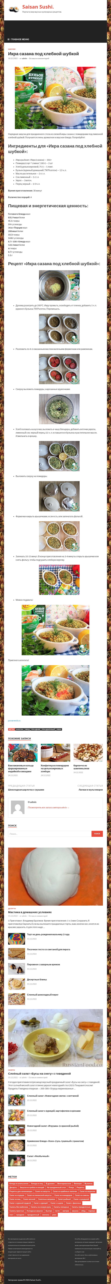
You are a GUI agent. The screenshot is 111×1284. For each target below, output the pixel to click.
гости (57, 1211)
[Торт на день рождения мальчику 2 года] (16, 943)
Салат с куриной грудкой (20, 1203)
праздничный (48, 729)
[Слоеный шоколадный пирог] (16, 1004)
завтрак (65, 1211)
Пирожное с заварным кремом (43, 964)
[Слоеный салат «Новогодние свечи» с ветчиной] (16, 1105)
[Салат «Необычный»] (16, 1165)
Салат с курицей (41, 1203)
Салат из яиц (14, 1199)
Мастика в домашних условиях (30, 912)
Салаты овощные (61, 1207)
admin (24, 58)
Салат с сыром (56, 1203)
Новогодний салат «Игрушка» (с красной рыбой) (53, 1126)
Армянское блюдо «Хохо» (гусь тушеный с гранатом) (55, 1141)
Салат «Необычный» (38, 1156)
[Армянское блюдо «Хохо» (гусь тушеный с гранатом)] (16, 1150)
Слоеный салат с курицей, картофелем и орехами (54, 1111)
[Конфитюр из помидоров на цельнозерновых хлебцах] (55, 762)
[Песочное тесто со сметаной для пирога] (16, 958)
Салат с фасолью (73, 1203)
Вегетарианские (64, 1183)
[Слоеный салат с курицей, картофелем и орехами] (16, 1120)
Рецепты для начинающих (20, 1191)
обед (27, 729)
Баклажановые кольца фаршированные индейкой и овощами (20, 768)
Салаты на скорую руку (41, 1207)
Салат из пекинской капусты (39, 1195)
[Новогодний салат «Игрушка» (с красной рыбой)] (16, 1135)
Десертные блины (37, 979)
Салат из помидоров (63, 1195)
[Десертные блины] (16, 989)
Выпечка (88, 1183)
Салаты (11, 1070)
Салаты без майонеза (18, 1207)
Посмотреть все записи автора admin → (48, 807)
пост (11, 1215)
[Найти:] (55, 834)
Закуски (11, 49)
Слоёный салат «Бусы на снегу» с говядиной (39, 1073)
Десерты (12, 908)
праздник (35, 729)
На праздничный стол (56, 1187)
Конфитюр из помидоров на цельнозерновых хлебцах (55, 768)
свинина (45, 1215)
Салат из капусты (42, 1191)
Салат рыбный (64, 1199)
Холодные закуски (35, 1211)
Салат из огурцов (16, 1195)
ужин (58, 729)
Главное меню (20, 39)
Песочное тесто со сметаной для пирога (48, 949)
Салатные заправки (46, 1199)
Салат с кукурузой (81, 1199)
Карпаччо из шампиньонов (81, 767)
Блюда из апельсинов (18, 1183)
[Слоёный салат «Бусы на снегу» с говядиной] (55, 1067)
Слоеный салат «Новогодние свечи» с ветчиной (53, 1095)
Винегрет (78, 1183)
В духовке (50, 1183)
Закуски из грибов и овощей (32, 1187)
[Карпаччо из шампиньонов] (88, 762)
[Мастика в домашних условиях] (55, 906)
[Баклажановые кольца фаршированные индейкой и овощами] (22, 762)
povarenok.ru (14, 720)
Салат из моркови (87, 1191)
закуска (19, 729)
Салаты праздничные (81, 1207)
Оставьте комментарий (39, 58)
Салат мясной (29, 1199)
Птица (71, 1187)
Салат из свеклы (82, 1195)
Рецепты (80, 1187)
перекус (91, 1211)
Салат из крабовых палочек (65, 1191)
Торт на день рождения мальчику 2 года (48, 934)
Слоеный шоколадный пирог (42, 994)
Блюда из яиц (37, 1183)
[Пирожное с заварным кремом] (16, 974)
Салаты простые (16, 1211)
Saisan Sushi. (38, 6)
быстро (49, 1211)
